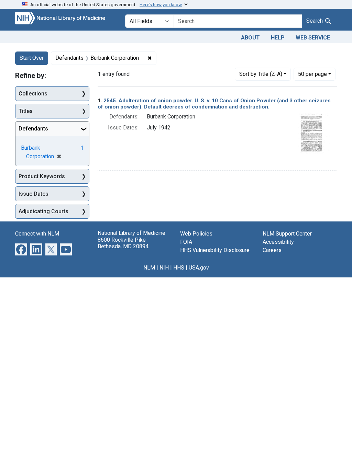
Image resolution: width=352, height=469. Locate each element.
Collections (33, 93)
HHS (178, 267)
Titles (26, 111)
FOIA (186, 242)
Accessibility (278, 242)
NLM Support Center (287, 233)
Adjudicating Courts (43, 211)
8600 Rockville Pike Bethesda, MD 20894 (123, 243)
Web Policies (196, 233)
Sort (260, 74)
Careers (272, 250)
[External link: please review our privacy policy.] (21, 249)
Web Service (313, 37)
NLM (149, 267)
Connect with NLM (37, 233)
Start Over (32, 58)
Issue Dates (33, 194)
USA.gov (199, 267)
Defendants (33, 128)
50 (312, 73)
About (250, 37)
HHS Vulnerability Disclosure (215, 250)
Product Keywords (42, 176)
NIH (164, 267)
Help (278, 37)
